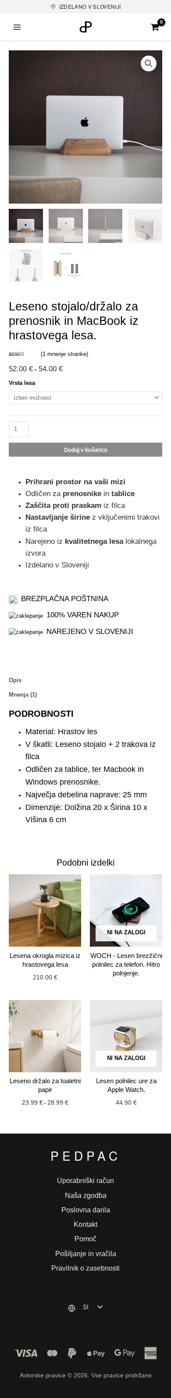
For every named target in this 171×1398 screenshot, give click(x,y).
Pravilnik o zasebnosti (85, 1268)
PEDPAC (85, 1155)
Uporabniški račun (85, 1180)
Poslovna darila (85, 1210)
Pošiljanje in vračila (85, 1253)
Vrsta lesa (22, 383)
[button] (149, 63)
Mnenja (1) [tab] (23, 694)
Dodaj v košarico (85, 450)
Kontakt (85, 1224)
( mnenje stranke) (64, 354)
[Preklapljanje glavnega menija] (17, 27)
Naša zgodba (86, 1195)
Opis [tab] (15, 680)
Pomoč (85, 1239)
